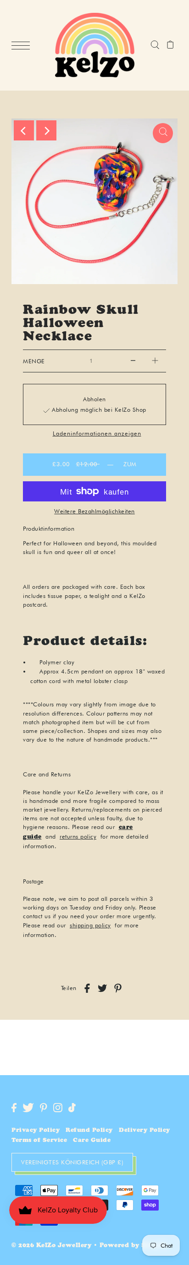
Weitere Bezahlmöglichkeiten (94, 511)
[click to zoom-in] (163, 133)
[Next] (46, 130)
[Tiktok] (72, 1107)
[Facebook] (14, 1107)
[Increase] (155, 361)
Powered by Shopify (134, 1246)
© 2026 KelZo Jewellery (51, 1246)
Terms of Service (39, 1141)
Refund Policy (89, 1131)
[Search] (155, 45)
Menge (34, 361)
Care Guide (92, 1141)
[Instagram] (57, 1107)
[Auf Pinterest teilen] (117, 988)
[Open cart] (170, 45)
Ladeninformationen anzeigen (97, 434)
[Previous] (24, 130)
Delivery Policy (144, 1131)
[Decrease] (133, 361)
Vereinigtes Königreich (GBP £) (72, 1162)
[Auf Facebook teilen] (87, 988)
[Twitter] (28, 1107)
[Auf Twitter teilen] (102, 988)
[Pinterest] (43, 1107)
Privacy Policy (35, 1131)
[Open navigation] (22, 46)
